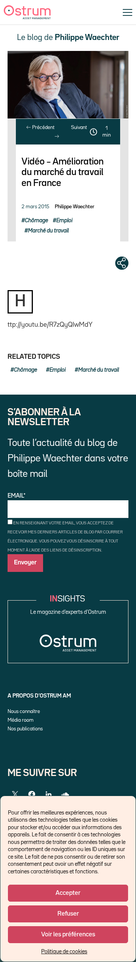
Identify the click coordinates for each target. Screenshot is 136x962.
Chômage (36, 220)
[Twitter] (15, 794)
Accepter (68, 893)
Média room (21, 720)
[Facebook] (31, 794)
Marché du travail (48, 230)
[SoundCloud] (65, 794)
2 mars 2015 (35, 206)
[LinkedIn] (48, 794)
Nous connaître (24, 711)
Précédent (42, 127)
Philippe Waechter (74, 206)
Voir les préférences (68, 934)
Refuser (68, 914)
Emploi (64, 220)
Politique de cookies (64, 951)
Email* (17, 496)
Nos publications (25, 729)
